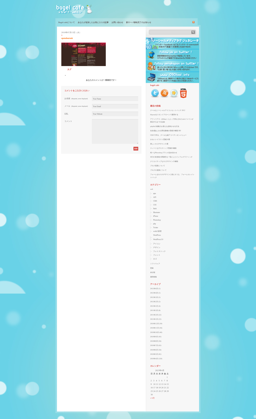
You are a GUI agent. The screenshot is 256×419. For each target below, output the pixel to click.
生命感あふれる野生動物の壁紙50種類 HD (165, 131)
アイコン (156, 244)
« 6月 (152, 398)
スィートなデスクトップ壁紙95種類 (163, 148)
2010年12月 (154, 323)
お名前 (76, 98)
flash (155, 208)
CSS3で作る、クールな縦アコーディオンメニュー (168, 135)
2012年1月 (154, 306)
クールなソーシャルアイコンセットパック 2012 (167, 110)
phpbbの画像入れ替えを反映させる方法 (164, 126)
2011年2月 (154, 315)
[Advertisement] (166, 8)
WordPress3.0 (158, 239)
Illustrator (156, 212)
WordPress (157, 235)
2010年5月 (154, 354)
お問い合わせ (117, 22)
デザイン (156, 247)
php (154, 224)
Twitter (155, 227)
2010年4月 (154, 358)
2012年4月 (154, 293)
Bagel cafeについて (66, 22)
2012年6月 (154, 288)
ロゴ (155, 259)
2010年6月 (154, 350)
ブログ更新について (157, 166)
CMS (155, 201)
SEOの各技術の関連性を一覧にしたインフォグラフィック (171, 157)
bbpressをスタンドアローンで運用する (164, 114)
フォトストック (159, 251)
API (154, 197)
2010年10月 (154, 332)
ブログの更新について (158, 170)
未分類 (152, 272)
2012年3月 (154, 297)
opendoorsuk (67, 38)
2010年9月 (154, 337)
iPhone (155, 216)
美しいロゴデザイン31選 (159, 144)
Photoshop (157, 220)
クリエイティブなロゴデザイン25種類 (164, 161)
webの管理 (157, 231)
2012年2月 (154, 301)
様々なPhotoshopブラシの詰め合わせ (163, 152)
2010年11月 (154, 328)
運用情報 (153, 277)
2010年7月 (154, 345)
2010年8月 (154, 341)
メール (76, 106)
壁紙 (151, 268)
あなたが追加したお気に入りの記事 (93, 22)
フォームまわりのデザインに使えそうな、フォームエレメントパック (172, 176)
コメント (68, 121)
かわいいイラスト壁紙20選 (160, 139)
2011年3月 (154, 310)
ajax (154, 193)
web (151, 189)
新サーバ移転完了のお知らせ (138, 22)
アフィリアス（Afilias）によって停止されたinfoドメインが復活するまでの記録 (171, 120)
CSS (154, 205)
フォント (156, 255)
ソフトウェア (155, 263)
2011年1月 (154, 319)
